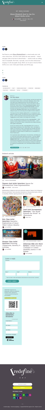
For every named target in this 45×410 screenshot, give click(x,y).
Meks (9, 406)
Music (39, 241)
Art (17, 11)
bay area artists (6, 88)
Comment (7, 260)
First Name (8, 325)
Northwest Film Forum (22, 109)
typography (24, 90)
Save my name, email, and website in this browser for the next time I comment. (23, 277)
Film (39, 206)
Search (22, 387)
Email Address (9, 321)
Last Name (8, 329)
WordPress (17, 406)
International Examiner (31, 105)
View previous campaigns (11, 334)
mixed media (37, 88)
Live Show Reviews (31, 241)
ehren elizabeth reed (21, 88)
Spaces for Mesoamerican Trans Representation (17, 184)
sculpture (5, 90)
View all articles (14, 147)
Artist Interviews (10, 180)
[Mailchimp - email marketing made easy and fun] (10, 340)
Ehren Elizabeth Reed (19, 54)
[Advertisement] (22, 36)
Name (6, 271)
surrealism (12, 90)
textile (18, 90)
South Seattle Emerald (29, 106)
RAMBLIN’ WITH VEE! (15, 139)
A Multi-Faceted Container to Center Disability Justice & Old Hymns (33, 247)
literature (30, 88)
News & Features (24, 11)
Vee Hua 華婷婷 (18, 18)
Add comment (23, 20)
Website (30, 271)
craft (13, 88)
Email (18, 271)
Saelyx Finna (28, 217)
